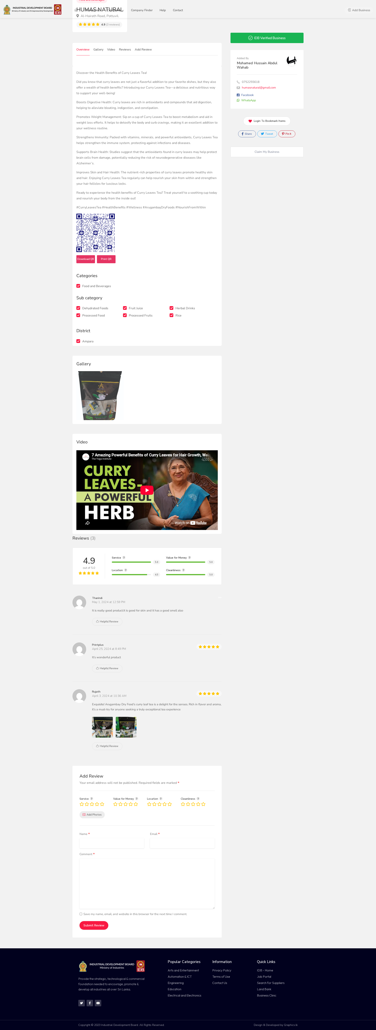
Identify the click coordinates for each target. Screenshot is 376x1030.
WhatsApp (248, 100)
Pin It (288, 134)
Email (155, 834)
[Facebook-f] (90, 1003)
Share (248, 134)
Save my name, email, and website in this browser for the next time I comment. (135, 914)
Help (163, 10)
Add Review (143, 49)
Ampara (87, 341)
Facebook (247, 95)
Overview (83, 49)
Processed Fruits (141, 315)
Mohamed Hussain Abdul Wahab (257, 65)
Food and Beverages (96, 286)
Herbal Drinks (185, 308)
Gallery (98, 49)
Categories (114, 10)
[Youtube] (98, 1003)
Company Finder (142, 10)
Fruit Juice (136, 308)
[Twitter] (81, 1003)
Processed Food (93, 315)
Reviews (125, 49)
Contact (178, 10)
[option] (100, 395)
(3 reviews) (110, 24)
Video (111, 49)
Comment (87, 854)
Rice (178, 315)
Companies (92, 10)
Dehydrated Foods (95, 308)
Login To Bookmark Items (270, 121)
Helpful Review (108, 621)
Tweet (269, 134)
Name (85, 834)
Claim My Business (267, 152)
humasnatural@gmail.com (259, 88)
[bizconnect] (33, 9)
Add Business (360, 10)
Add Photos (94, 815)
